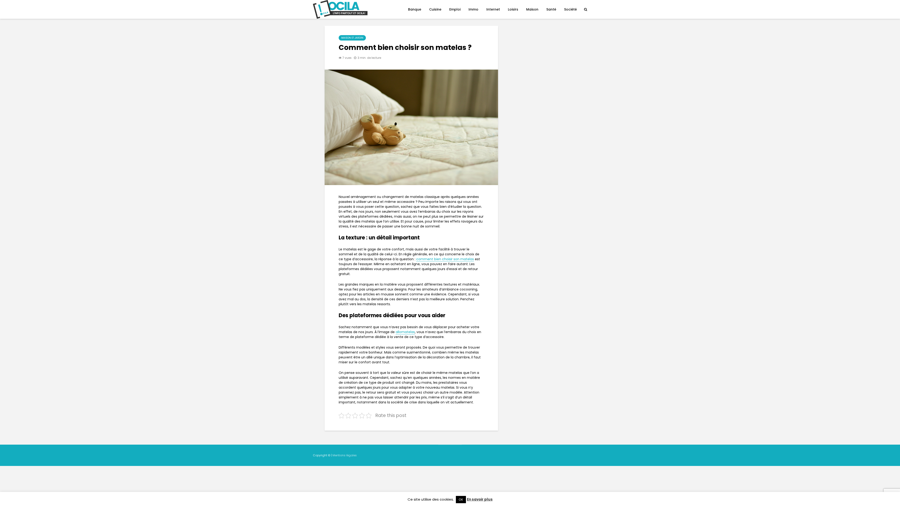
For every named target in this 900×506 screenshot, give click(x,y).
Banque (414, 9)
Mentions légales (345, 455)
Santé (551, 9)
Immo (473, 9)
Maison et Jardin (352, 38)
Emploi (455, 9)
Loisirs (513, 9)
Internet (493, 9)
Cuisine (435, 9)
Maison (532, 9)
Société (570, 9)
